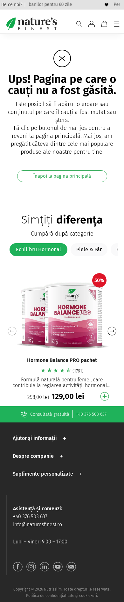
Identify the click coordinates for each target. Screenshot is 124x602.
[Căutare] (79, 24)
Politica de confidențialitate (50, 595)
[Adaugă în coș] (104, 396)
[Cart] (104, 24)
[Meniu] (117, 24)
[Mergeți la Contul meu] (91, 24)
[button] (112, 331)
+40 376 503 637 (91, 414)
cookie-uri (88, 595)
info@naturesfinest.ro (37, 524)
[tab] (38, 249)
